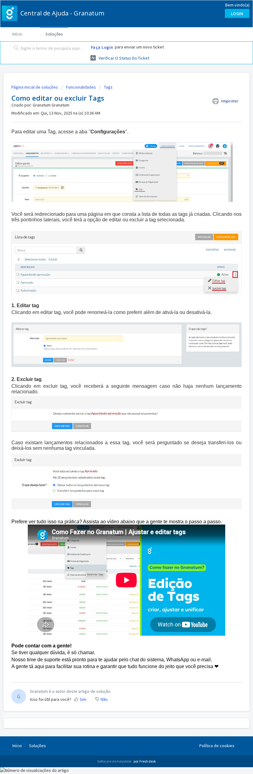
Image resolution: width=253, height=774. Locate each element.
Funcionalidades (81, 87)
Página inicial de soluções (35, 87)
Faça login (102, 47)
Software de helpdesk (114, 761)
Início (17, 34)
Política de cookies (216, 745)
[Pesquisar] (15, 48)
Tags (108, 87)
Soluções (54, 34)
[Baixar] (115, 392)
